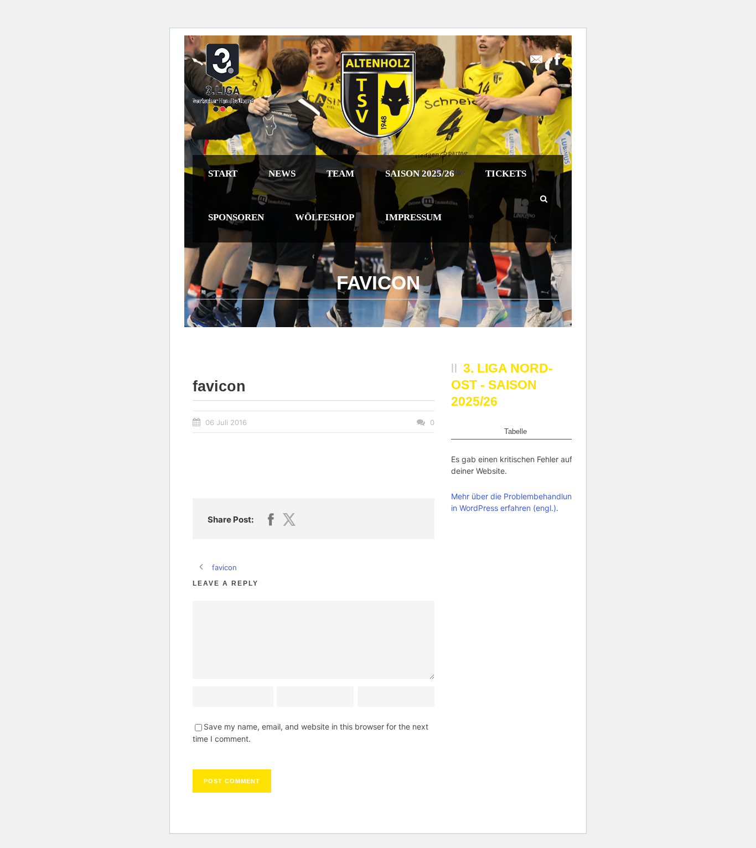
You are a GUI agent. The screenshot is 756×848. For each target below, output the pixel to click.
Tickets (505, 173)
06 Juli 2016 (226, 422)
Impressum (413, 217)
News (282, 173)
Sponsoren (236, 217)
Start (222, 173)
